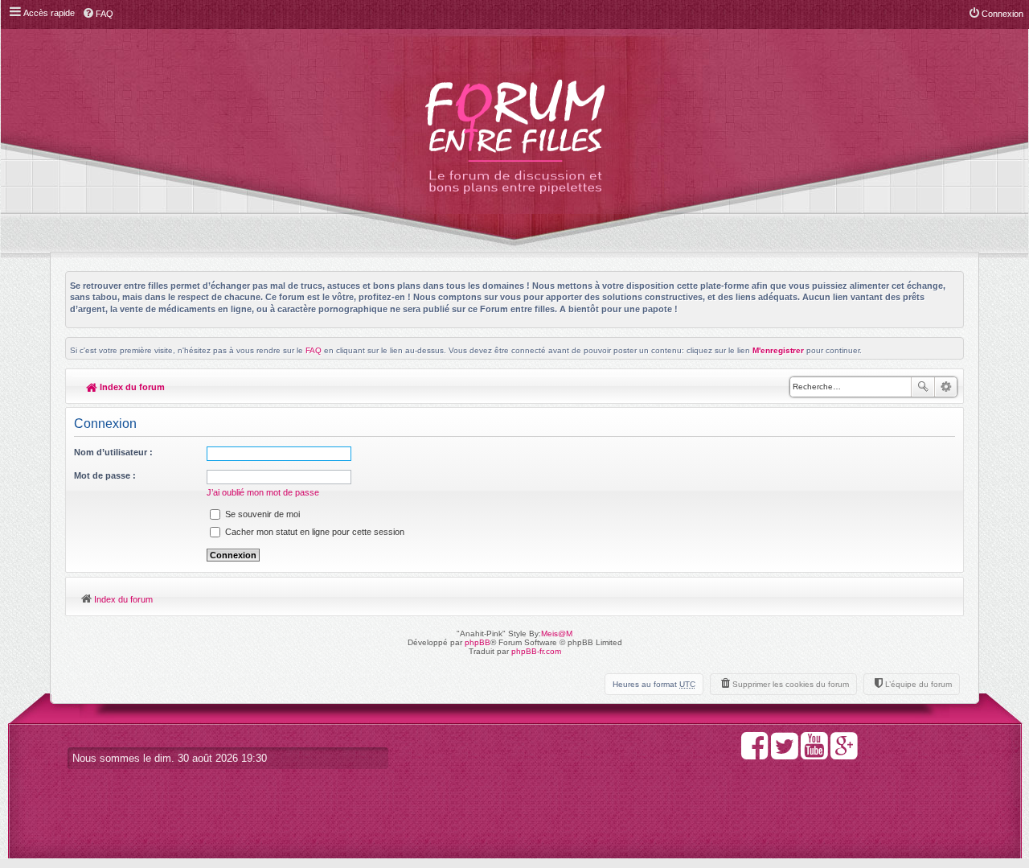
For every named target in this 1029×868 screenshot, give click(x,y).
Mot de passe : (105, 475)
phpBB (477, 642)
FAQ (313, 350)
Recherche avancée (946, 387)
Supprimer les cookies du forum (790, 684)
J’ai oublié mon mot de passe (263, 492)
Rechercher (923, 387)
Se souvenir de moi (261, 514)
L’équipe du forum (918, 684)
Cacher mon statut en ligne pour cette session (313, 532)
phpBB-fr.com (536, 651)
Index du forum (131, 387)
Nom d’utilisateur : (113, 452)
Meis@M (556, 633)
